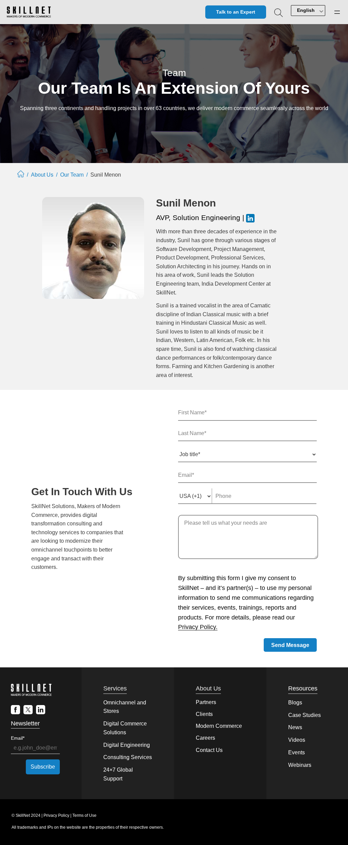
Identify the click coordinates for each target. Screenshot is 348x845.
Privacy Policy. (198, 627)
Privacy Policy (56, 815)
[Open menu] (337, 12)
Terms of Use (84, 815)
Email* (17, 738)
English (306, 10)
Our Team (72, 175)
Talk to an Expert (235, 12)
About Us (42, 175)
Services (115, 688)
